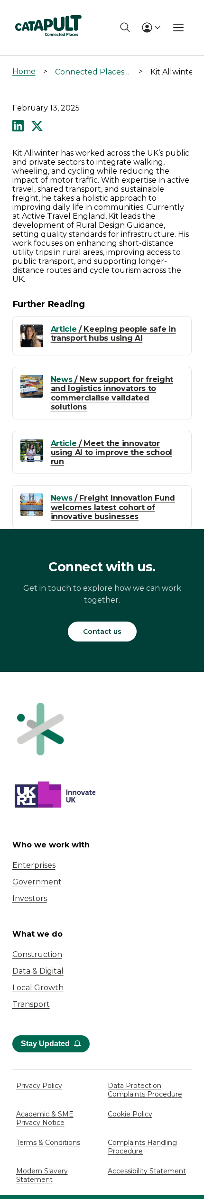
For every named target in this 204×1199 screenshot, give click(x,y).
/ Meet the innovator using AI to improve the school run (111, 452)
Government (37, 881)
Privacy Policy (39, 1085)
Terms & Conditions (48, 1142)
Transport (31, 1004)
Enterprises (34, 865)
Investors (29, 898)
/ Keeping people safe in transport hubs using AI (113, 334)
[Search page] (125, 27)
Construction (37, 954)
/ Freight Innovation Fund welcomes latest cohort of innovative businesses (113, 506)
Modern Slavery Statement (42, 1175)
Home (24, 71)
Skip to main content (46, 11)
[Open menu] (178, 27)
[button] (18, 126)
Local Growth (38, 987)
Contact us (102, 631)
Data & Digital (38, 971)
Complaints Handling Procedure (142, 1146)
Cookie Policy (130, 1114)
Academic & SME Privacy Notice (45, 1118)
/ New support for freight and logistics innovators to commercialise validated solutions (112, 393)
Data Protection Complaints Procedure (145, 1089)
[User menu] (151, 27)
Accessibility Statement (147, 1171)
